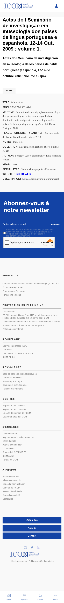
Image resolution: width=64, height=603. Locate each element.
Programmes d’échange (14, 291)
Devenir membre (10, 433)
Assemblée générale (12, 491)
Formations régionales (13, 287)
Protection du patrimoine (23, 305)
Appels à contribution (12, 445)
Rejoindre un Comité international (18, 437)
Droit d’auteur (9, 311)
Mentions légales (19, 561)
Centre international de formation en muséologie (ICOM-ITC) (31, 283)
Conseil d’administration (14, 484)
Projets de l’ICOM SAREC (14, 452)
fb (33, 546)
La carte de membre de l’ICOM (17, 413)
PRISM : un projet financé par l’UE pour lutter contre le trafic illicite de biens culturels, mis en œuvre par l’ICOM (30, 316)
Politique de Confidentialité (41, 561)
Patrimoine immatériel (13, 329)
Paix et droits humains (13, 389)
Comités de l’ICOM (11, 488)
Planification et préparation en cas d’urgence (23, 325)
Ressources (12, 367)
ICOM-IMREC (9, 357)
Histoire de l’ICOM (11, 476)
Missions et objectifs (12, 480)
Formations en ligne (12, 295)
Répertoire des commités (14, 409)
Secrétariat (8, 499)
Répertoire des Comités (14, 406)
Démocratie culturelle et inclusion (18, 353)
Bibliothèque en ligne (12, 381)
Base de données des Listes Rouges (20, 374)
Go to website (26, 174)
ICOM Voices (9, 448)
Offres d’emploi (10, 441)
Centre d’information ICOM (15, 346)
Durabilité (7, 350)
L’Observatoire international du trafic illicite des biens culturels (31, 322)
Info (9, 90)
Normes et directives (12, 378)
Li (39, 546)
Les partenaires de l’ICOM (15, 417)
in (27, 546)
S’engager (11, 427)
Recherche (11, 339)
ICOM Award (8, 456)
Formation (11, 275)
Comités (9, 399)
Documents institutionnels (14, 385)
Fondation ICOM (10, 460)
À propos (10, 470)
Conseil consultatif (11, 495)
